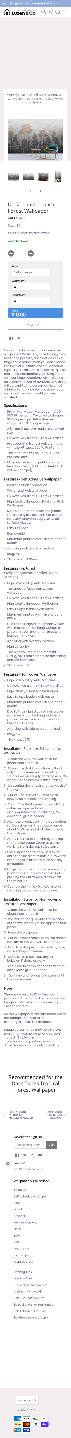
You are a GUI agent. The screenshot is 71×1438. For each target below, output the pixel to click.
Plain (17, 1203)
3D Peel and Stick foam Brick (33, 1305)
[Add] (31, 253)
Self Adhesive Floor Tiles (30, 1311)
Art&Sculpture (23, 1262)
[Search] (43, 12)
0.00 (21, 314)
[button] (50, 12)
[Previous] (30, 190)
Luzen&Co (20, 1410)
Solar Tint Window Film (29, 1298)
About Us (20, 1190)
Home (11, 95)
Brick (17, 1236)
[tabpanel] (35, 704)
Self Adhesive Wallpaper (44, 95)
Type (15, 266)
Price (15, 310)
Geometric (21, 1248)
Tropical (19, 1216)
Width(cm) (19, 281)
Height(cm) (19, 295)
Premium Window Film (29, 1291)
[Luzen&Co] (20, 12)
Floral (17, 1229)
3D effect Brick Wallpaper (31, 1318)
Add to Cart (36, 325)
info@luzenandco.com (28, 1169)
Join (52, 1145)
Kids (16, 1242)
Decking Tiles (23, 1272)
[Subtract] (11, 253)
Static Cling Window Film (31, 1285)
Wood (18, 1209)
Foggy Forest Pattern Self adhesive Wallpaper (21, 1114)
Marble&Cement (25, 1222)
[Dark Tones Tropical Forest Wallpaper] (13, 176)
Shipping (13, 232)
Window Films (23, 1278)
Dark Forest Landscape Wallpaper (54, 1114)
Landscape (15, 99)
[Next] (40, 190)
